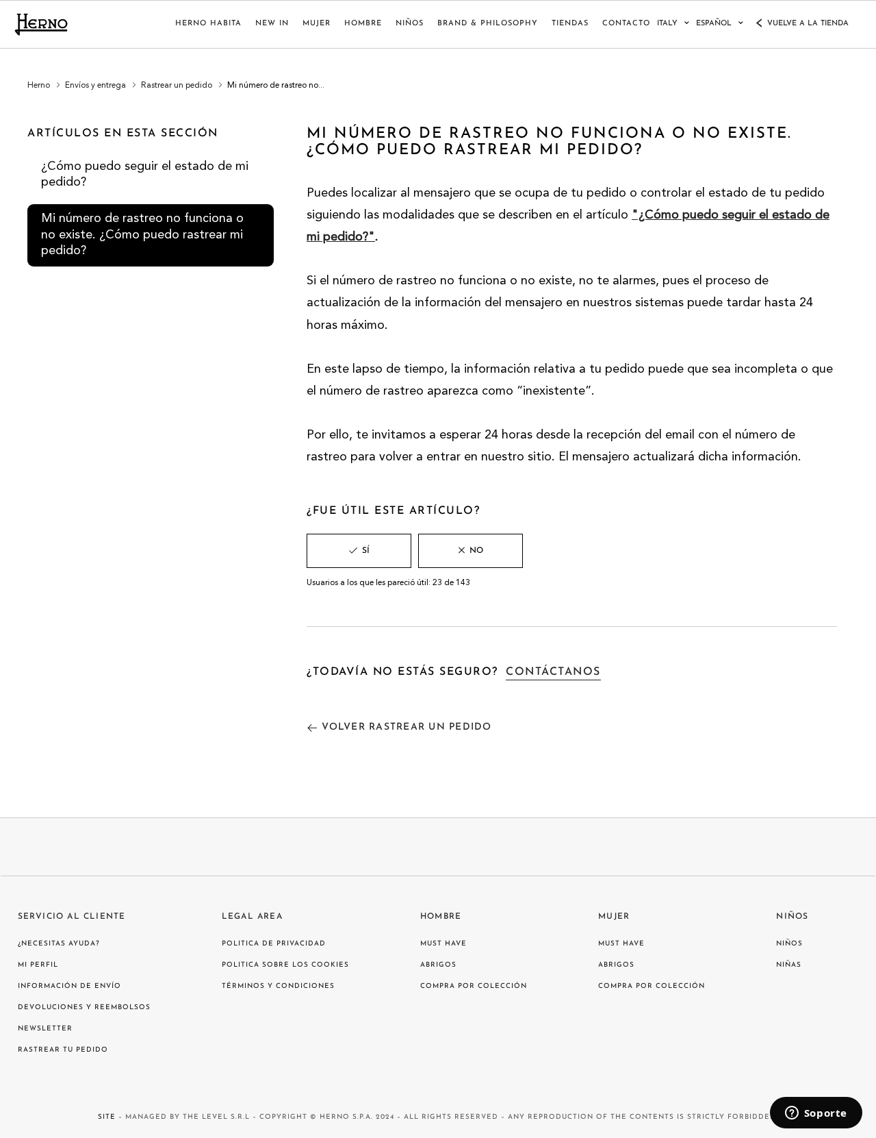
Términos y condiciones (278, 986)
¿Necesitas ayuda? (59, 944)
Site (107, 1117)
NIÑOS (410, 23)
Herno (38, 86)
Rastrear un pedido (176, 86)
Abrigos (438, 965)
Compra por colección (473, 986)
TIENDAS (570, 23)
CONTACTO (626, 23)
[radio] (359, 551)
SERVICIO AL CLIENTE (72, 917)
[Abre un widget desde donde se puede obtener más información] (815, 1114)
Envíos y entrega (95, 86)
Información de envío (69, 986)
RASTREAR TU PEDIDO (63, 1050)
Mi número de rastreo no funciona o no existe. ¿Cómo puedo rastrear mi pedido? (142, 234)
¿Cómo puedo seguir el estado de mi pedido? (144, 174)
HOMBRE (363, 23)
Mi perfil (38, 965)
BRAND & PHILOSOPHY (487, 23)
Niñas (788, 965)
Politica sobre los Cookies (285, 965)
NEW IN (272, 23)
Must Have (443, 944)
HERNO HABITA (208, 23)
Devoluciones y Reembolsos (84, 1007)
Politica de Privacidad (274, 944)
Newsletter (45, 1028)
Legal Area (252, 917)
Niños (792, 917)
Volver (406, 727)
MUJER (316, 23)
